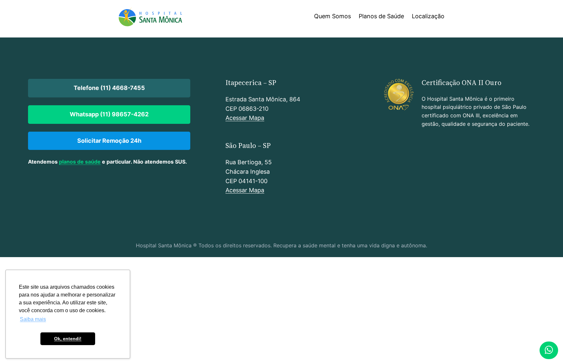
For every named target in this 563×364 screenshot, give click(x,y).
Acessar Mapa (244, 117)
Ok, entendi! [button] (67, 338)
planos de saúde (80, 161)
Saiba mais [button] (33, 319)
